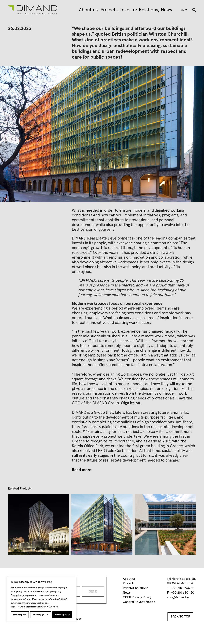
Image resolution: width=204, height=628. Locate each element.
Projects (109, 9)
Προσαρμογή (19, 615)
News (166, 9)
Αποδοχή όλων (62, 615)
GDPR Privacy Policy (137, 597)
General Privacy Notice (139, 601)
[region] (41, 599)
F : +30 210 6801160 (180, 592)
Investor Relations (139, 9)
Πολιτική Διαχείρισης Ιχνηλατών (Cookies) (37, 607)
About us (88, 9)
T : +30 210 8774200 (180, 588)
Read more (81, 470)
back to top (180, 616)
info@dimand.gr (178, 597)
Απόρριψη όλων (40, 615)
